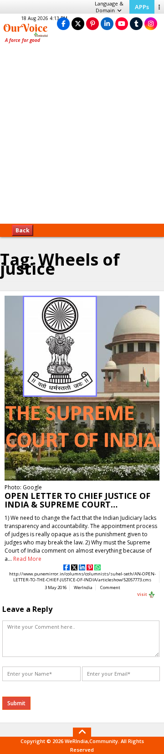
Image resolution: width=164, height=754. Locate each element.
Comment (110, 587)
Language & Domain (109, 7)
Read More (27, 559)
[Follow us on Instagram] (150, 23)
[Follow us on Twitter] (78, 23)
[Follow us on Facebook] (63, 23)
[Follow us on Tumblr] (136, 23)
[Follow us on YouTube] (121, 23)
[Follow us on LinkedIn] (107, 23)
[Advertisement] (82, 137)
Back (22, 230)
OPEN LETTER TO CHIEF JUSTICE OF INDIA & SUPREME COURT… (77, 500)
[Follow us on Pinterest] (92, 23)
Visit (142, 594)
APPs (142, 7)
